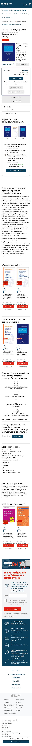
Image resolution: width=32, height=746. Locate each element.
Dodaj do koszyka (16, 78)
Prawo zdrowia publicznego (21, 534)
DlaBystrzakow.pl (9, 705)
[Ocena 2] (18, 52)
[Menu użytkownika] (26, 4)
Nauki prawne (10, 470)
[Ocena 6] (25, 52)
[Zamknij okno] (28, 738)
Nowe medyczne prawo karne (16, 150)
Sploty (19, 710)
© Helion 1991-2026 (7, 723)
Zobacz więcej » (8, 616)
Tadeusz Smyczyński (8, 298)
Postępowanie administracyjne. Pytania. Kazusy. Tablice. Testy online (8, 536)
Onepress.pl (21, 699)
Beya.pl (20, 707)
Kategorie (5, 10)
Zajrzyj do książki (7, 64)
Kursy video (5, 14)
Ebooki (11, 10)
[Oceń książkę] (23, 52)
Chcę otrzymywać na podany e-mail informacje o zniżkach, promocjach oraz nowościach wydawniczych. (17, 602)
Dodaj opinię (17, 436)
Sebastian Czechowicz (22, 536)
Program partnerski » (17, 621)
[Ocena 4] (22, 52)
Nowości (18, 14)
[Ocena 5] (24, 52)
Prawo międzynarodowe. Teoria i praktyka (22, 352)
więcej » (23, 604)
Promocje (12, 14)
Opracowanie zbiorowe (12, 148)
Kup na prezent (16, 88)
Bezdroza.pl (21, 705)
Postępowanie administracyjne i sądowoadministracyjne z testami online (22, 296)
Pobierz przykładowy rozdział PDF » (11, 460)
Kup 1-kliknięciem (16, 92)
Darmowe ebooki (7, 17)
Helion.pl (7, 699)
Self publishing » (15, 659)
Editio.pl (20, 702)
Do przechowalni (16, 101)
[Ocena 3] (20, 52)
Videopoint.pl (8, 707)
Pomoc (24, 419)
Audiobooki (17, 10)
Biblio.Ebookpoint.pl (10, 713)
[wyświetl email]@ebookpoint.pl (12, 733)
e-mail (6, 596)
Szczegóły (9, 110)
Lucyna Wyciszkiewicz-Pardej (10, 537)
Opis (7, 106)
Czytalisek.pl (8, 710)
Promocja (5, 40)
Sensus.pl (7, 702)
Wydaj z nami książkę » (17, 628)
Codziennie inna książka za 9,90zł (11, 24)
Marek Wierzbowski (21, 298)
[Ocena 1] (17, 52)
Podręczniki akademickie (13, 472)
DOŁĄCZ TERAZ (12, 609)
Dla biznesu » (14, 643)
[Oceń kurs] (7, 436)
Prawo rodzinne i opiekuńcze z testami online (8, 295)
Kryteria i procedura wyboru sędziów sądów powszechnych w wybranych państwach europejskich (17, 157)
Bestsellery (25, 14)
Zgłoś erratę (5, 462)
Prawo (3, 470)
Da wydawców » (15, 635)
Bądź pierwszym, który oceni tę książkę (22, 55)
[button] (28, 278)
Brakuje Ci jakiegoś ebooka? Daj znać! (19, 650)
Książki (24, 10)
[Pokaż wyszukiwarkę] (22, 4)
